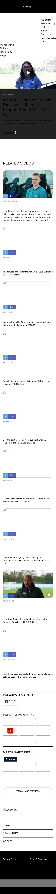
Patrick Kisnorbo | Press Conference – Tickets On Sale (23, 666)
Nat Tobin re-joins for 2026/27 (23, 316)
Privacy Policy (9, 859)
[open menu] (2, 39)
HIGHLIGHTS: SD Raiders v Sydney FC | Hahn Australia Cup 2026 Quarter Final (27, 430)
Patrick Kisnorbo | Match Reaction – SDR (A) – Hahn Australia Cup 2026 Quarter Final (28, 371)
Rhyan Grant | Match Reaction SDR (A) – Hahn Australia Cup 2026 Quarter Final (27, 489)
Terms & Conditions (39, 859)
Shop (3, 55)
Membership (7, 44)
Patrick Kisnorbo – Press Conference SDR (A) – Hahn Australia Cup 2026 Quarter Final (25, 609)
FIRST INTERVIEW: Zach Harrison (26, 205)
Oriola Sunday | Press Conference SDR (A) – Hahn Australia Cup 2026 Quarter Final (27, 547)
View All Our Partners (28, 791)
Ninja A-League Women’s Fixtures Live (26, 264)
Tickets (4, 48)
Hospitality (6, 52)
